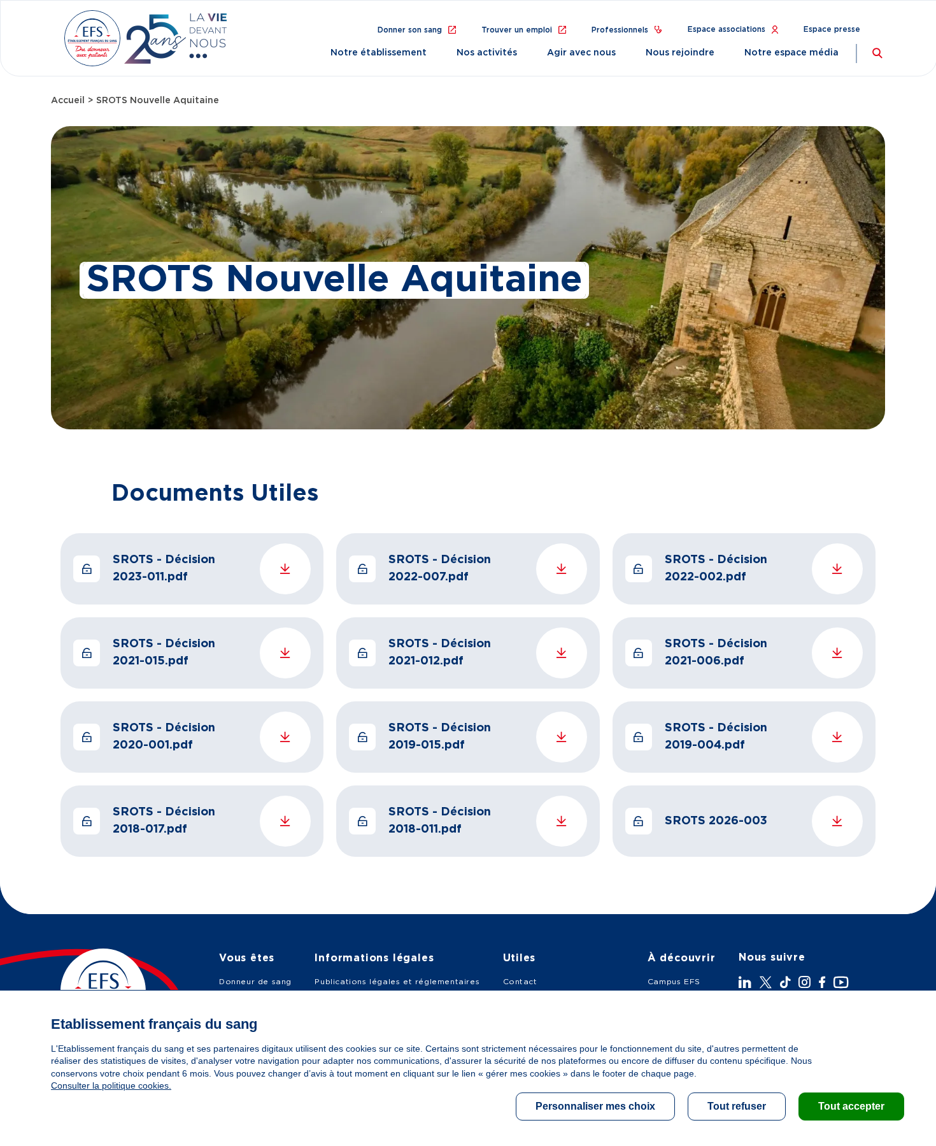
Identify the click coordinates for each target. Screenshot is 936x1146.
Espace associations (726, 29)
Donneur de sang (255, 981)
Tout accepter (851, 1106)
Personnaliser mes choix (595, 1106)
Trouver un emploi (516, 30)
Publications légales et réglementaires (397, 981)
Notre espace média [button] (791, 52)
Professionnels (620, 30)
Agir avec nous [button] (581, 52)
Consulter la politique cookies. (111, 1085)
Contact (520, 981)
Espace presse (832, 29)
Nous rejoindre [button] (680, 52)
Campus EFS (674, 981)
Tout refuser (736, 1106)
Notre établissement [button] (378, 52)
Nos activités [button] (487, 52)
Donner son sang (410, 30)
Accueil (68, 100)
